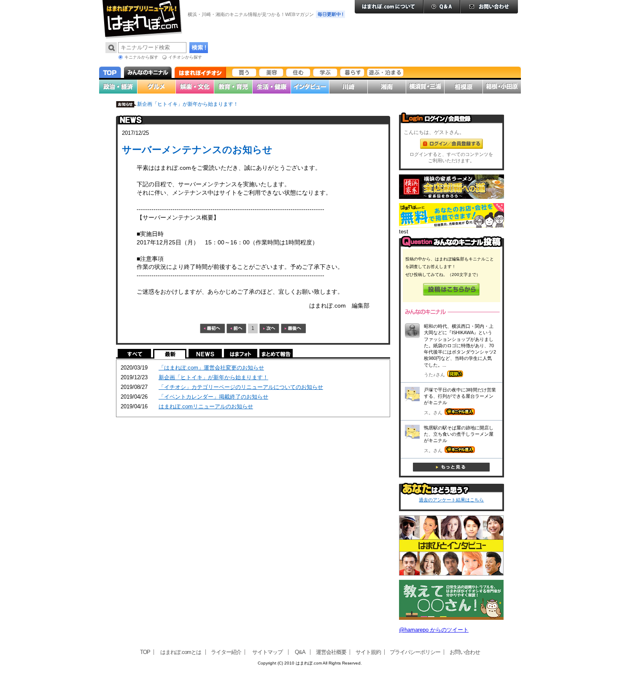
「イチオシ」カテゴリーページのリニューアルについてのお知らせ (241, 387)
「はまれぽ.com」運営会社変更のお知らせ (211, 367)
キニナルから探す (141, 57)
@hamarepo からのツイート (434, 630)
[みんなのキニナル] (451, 245)
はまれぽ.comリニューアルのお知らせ (206, 406)
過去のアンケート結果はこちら (451, 499)
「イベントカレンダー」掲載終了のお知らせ (213, 397)
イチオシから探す (185, 57)
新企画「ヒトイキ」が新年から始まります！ (187, 104)
